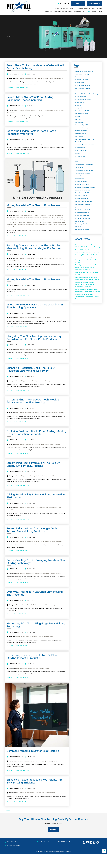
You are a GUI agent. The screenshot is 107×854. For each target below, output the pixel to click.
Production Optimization (83, 218)
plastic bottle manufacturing (43, 222)
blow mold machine (45, 215)
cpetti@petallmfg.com (13, 845)
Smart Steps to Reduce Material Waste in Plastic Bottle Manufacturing (87, 246)
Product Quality (39, 412)
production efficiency (47, 78)
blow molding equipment (83, 85)
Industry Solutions (57, 541)
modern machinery (81, 131)
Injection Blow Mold (12, 220)
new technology (60, 220)
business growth (20, 218)
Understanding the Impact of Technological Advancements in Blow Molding (33, 401)
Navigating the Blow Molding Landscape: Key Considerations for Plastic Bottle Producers (34, 338)
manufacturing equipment (47, 220)
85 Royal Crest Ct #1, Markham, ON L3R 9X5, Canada (54, 842)
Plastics (55, 761)
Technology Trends (55, 573)
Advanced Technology (22, 636)
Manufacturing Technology (83, 204)
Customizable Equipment (33, 218)
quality (42, 444)
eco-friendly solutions (41, 225)
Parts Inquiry (94, 4)
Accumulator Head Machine (24, 215)
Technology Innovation (42, 668)
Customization (46, 218)
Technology (48, 412)
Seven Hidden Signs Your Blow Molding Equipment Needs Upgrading (30, 98)
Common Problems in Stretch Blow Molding (33, 750)
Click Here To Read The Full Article (18, 88)
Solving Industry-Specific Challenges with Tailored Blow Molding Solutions (32, 530)
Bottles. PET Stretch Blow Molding (35, 761)
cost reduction (29, 144)
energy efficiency (30, 258)
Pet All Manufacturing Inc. (48, 852)
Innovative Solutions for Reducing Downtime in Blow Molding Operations (35, 306)
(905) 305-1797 (65, 4)
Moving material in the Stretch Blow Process (33, 205)
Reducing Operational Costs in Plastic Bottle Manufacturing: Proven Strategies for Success (34, 247)
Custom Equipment (45, 541)
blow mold (36, 215)
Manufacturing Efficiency (23, 110)
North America (80, 136)
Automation (37, 573)
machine (21, 220)
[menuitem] (56, 8)
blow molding (20, 78)
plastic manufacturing (31, 318)
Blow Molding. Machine (23, 605)
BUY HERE (53, 829)
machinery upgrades (52, 110)
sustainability (50, 476)
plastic (56, 605)
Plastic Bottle (30, 222)
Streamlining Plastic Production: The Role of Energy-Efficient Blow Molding (33, 464)
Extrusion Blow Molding (14, 227)
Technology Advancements (84, 170)
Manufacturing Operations (32, 78)
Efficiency (37, 444)
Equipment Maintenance (38, 110)
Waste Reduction (59, 78)
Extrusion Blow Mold (57, 218)
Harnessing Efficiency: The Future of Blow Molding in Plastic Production (32, 656)
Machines (27, 220)
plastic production (41, 476)
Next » (8, 810)
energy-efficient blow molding (57, 225)
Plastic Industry (56, 222)
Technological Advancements (25, 225)
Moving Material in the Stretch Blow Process (33, 279)
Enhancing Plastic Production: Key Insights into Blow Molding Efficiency (35, 781)
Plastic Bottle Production (59, 349)
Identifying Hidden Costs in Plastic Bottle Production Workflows (31, 132)
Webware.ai (67, 852)
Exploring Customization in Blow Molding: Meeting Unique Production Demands (37, 433)
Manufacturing (35, 220)
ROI (15, 225)
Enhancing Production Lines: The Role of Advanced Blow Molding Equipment (31, 369)
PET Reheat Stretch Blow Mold (16, 222)
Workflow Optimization (41, 144)
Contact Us (78, 4)
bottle (77, 91)
